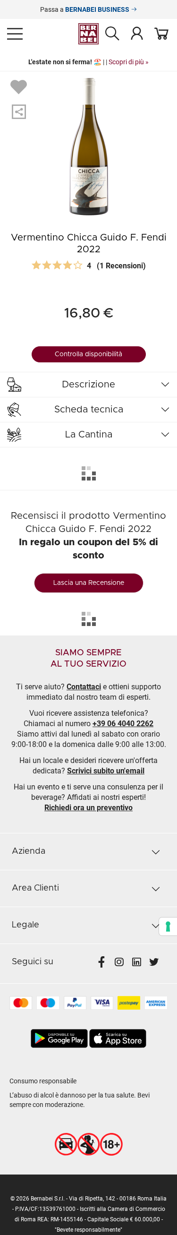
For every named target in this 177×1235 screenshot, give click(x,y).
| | (88, 62)
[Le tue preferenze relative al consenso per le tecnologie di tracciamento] (168, 926)
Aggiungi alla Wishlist (19, 86)
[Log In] (136, 33)
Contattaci (84, 686)
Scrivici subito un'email (105, 770)
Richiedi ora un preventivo (88, 807)
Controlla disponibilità (88, 354)
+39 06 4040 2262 (123, 723)
